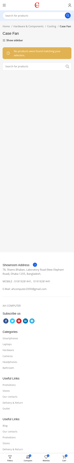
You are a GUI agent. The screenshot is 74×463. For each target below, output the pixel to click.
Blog (5, 425)
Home (6, 26)
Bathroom (8, 367)
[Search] (68, 15)
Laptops (7, 344)
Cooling (52, 26)
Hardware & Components (28, 26)
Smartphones (10, 338)
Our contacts (10, 396)
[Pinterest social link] (19, 321)
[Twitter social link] (12, 321)
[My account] (69, 5)
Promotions (9, 385)
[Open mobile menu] (4, 5)
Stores (6, 390)
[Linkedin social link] (25, 321)
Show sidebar (14, 40)
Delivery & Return (13, 402)
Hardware (8, 350)
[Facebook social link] (5, 321)
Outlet (6, 408)
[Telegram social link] (32, 321)
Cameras (8, 356)
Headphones (10, 362)
